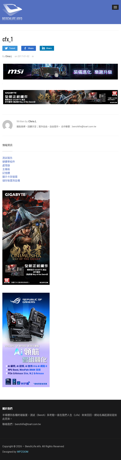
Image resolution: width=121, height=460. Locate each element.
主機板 (6, 169)
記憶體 (6, 173)
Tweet (12, 48)
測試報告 (7, 157)
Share (31, 48)
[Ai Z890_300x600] (26, 339)
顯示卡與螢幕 (9, 176)
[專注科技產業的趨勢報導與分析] (12, 11)
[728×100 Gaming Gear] (60, 71)
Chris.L (8, 56)
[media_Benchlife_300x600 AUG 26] (26, 237)
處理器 (6, 165)
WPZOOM (22, 451)
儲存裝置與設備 (11, 180)
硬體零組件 (8, 161)
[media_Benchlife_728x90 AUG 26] (60, 96)
